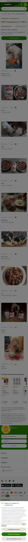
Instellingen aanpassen (14, 529)
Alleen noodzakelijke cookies (14, 539)
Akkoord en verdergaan (14, 534)
